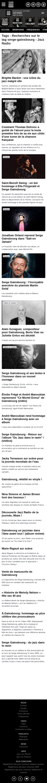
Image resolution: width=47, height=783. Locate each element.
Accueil (5, 30)
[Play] (3, 20)
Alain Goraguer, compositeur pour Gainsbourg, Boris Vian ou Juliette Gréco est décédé (23, 332)
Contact (23, 705)
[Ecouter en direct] (33, 4)
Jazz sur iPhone (23, 754)
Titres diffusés (23, 714)
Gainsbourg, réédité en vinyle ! (22, 479)
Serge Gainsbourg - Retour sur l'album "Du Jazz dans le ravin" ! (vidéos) (23, 437)
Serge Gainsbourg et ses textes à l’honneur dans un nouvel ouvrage (23, 376)
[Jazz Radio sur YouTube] (26, 778)
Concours (23, 747)
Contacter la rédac (23, 729)
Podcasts (23, 736)
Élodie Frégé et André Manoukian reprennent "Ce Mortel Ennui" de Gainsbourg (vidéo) (23, 397)
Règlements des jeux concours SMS (23, 767)
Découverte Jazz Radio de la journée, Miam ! (20, 514)
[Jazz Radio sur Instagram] (33, 778)
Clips (23, 724)
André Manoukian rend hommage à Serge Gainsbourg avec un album (23, 419)
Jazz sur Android (23, 757)
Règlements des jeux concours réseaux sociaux (23, 764)
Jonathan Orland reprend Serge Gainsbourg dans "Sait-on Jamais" (22, 238)
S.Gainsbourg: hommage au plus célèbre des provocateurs (23, 615)
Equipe (23, 708)
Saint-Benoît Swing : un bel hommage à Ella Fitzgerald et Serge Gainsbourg (21, 186)
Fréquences (33, 30)
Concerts (23, 726)
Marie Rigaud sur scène (17, 548)
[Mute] (42, 13)
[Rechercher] (38, 4)
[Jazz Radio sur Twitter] (20, 778)
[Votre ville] (28, 4)
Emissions (23, 711)
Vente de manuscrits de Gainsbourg (17, 573)
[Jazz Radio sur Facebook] (14, 778)
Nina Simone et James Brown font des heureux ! (21, 496)
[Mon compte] (43, 4)
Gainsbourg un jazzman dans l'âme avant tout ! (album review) (23, 532)
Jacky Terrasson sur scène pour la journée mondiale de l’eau (22, 460)
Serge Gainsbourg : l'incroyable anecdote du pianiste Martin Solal (22, 285)
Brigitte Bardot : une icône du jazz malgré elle (21, 79)
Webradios (18, 30)
